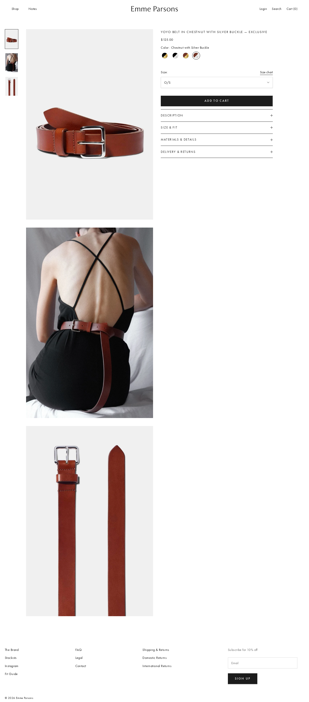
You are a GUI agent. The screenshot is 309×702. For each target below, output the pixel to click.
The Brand (12, 650)
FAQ (78, 650)
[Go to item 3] (11, 86)
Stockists (11, 658)
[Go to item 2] (11, 63)
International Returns (156, 666)
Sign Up (242, 679)
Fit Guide (11, 674)
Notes (32, 9)
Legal (79, 658)
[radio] (165, 56)
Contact (80, 666)
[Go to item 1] (11, 39)
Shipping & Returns (155, 650)
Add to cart (216, 101)
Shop (15, 9)
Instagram (12, 666)
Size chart (266, 72)
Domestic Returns (154, 658)
